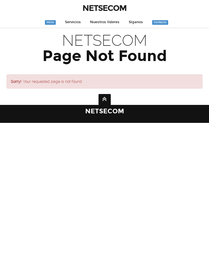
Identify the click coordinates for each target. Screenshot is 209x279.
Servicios (73, 22)
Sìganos (136, 22)
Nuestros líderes (104, 22)
